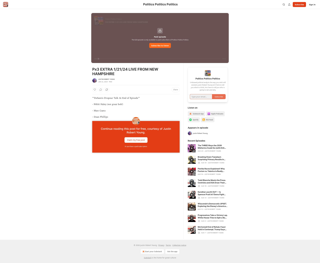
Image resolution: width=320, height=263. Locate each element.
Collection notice (179, 245)
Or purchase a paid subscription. (136, 146)
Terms (168, 245)
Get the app (172, 251)
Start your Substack (153, 251)
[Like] (94, 89)
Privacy (161, 245)
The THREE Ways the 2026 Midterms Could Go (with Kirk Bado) (211, 146)
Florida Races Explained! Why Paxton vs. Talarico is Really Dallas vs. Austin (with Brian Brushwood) (211, 170)
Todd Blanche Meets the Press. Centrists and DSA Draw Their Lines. (212, 181)
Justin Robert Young (106, 79)
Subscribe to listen (160, 45)
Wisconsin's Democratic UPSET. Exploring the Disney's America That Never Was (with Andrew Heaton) (212, 205)
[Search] (283, 4)
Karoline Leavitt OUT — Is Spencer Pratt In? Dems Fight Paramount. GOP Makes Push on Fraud (212, 193)
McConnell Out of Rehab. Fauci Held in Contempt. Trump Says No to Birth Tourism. (212, 228)
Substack (147, 257)
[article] (208, 148)
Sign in (312, 4)
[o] (192, 148)
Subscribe (299, 4)
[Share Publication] (289, 4)
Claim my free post (136, 139)
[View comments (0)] (100, 89)
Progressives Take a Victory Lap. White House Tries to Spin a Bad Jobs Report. (212, 216)
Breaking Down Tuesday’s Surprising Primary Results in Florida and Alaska (211, 158)
